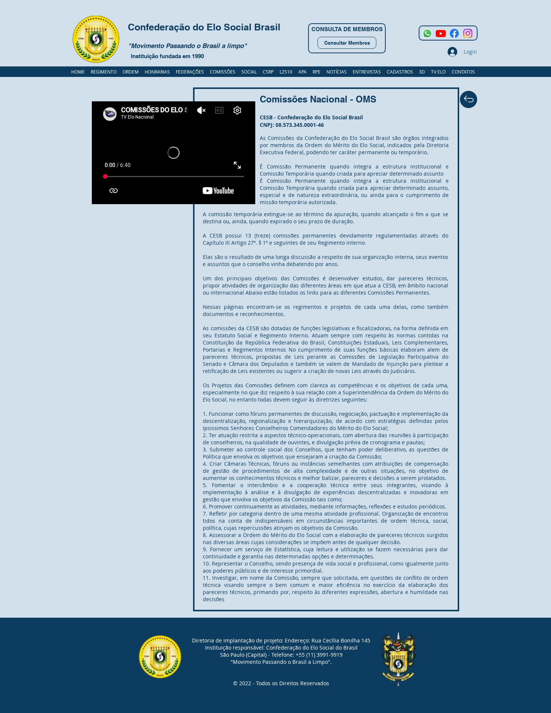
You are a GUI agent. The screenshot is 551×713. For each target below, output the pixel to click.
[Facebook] (454, 33)
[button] (400, 72)
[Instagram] (468, 33)
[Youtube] (441, 33)
